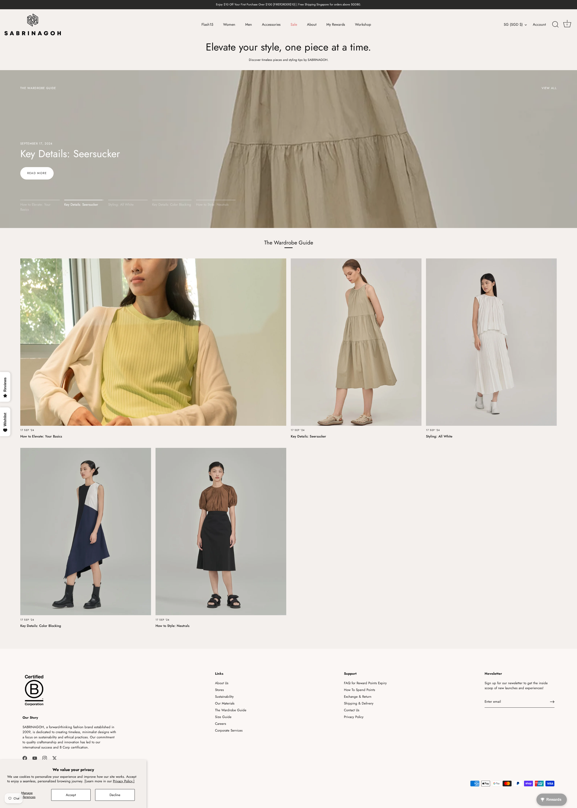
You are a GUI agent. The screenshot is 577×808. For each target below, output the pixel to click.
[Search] (555, 25)
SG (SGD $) (513, 24)
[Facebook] (25, 757)
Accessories (271, 24)
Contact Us (351, 710)
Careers (220, 723)
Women (229, 24)
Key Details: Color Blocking (171, 204)
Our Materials (224, 703)
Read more (37, 173)
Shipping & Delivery (358, 703)
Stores (219, 689)
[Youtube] (34, 757)
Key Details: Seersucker (81, 204)
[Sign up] (552, 702)
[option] (288, 149)
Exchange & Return (357, 696)
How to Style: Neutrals (212, 204)
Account (539, 24)
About (311, 24)
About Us (221, 683)
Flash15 (207, 24)
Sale (294, 24)
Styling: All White (58, 154)
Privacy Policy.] (124, 781)
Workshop (363, 24)
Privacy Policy (354, 716)
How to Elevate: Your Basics (35, 207)
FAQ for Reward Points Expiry (365, 683)
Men (248, 24)
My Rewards (335, 24)
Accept (71, 794)
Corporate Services (229, 730)
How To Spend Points (359, 689)
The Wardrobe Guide (230, 710)
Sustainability (224, 696)
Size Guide (223, 716)
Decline (115, 794)
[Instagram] (44, 757)
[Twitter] (54, 757)
